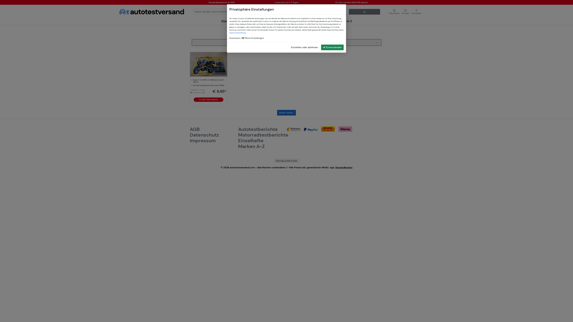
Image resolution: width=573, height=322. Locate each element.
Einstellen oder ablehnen (304, 47)
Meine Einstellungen (254, 38)
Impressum (234, 38)
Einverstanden (334, 47)
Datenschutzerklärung (237, 33)
